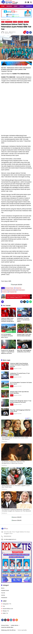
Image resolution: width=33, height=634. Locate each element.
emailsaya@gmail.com (10, 539)
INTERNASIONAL (8, 21)
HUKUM (3, 595)
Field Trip (19, 288)
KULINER (15, 21)
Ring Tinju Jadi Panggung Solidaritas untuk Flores (24, 351)
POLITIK (3, 593)
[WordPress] (11, 620)
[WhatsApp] (30, 301)
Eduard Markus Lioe (8, 608)
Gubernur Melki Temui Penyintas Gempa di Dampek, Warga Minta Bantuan (7, 320)
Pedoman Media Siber (7, 627)
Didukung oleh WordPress (8, 630)
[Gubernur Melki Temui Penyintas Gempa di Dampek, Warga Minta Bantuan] (8, 312)
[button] (26, 2)
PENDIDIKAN (20, 21)
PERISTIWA (26, 21)
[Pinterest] (8, 620)
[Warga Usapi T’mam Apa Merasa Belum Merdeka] (24, 328)
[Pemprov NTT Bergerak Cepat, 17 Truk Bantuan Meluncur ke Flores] (8, 344)
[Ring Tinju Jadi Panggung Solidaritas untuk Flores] (24, 344)
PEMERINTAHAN (5, 590)
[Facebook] (21, 301)
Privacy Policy (5, 625)
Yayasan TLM (13, 292)
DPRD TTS (5, 613)
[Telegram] (27, 301)
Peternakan (22, 290)
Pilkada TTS (6, 611)
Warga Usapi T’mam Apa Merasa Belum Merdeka (24, 335)
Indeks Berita (14, 625)
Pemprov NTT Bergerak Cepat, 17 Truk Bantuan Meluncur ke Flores (7, 352)
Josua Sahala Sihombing (9, 290)
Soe (4, 606)
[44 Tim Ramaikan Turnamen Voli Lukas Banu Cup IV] (8, 328)
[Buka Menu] (28, 2)
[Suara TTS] (9, 2)
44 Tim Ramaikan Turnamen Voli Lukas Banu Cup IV (7, 336)
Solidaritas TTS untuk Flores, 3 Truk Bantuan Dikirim (23, 320)
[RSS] (16, 620)
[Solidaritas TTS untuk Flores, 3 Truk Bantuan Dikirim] (24, 312)
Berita (3, 21)
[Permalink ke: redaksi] (3, 32)
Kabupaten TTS (7, 604)
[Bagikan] (30, 32)
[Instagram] (14, 620)
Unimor (5, 292)
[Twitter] (24, 301)
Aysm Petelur (10, 288)
